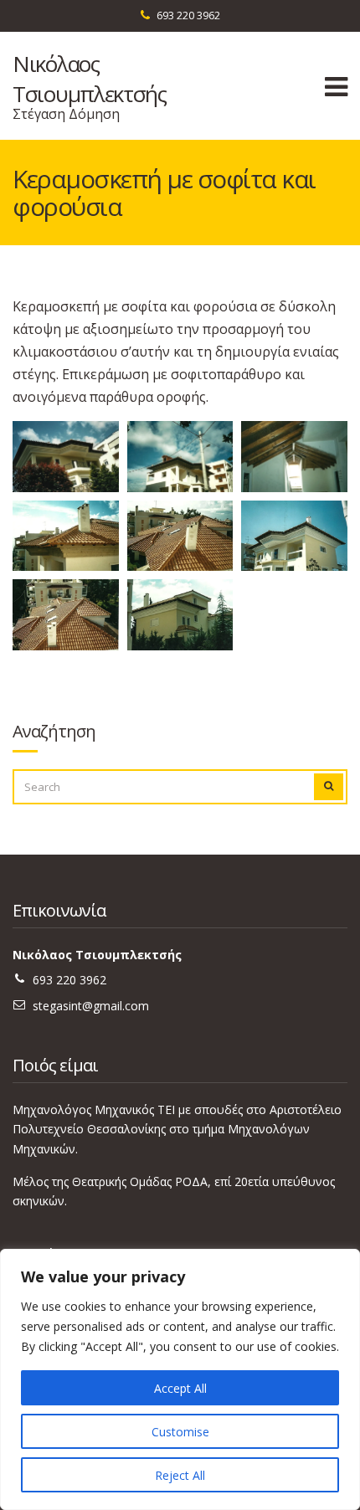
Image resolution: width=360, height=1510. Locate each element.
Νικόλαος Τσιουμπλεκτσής (90, 79)
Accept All (180, 1388)
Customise (180, 1432)
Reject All (180, 1475)
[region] (180, 1379)
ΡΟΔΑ (191, 1181)
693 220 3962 (188, 15)
